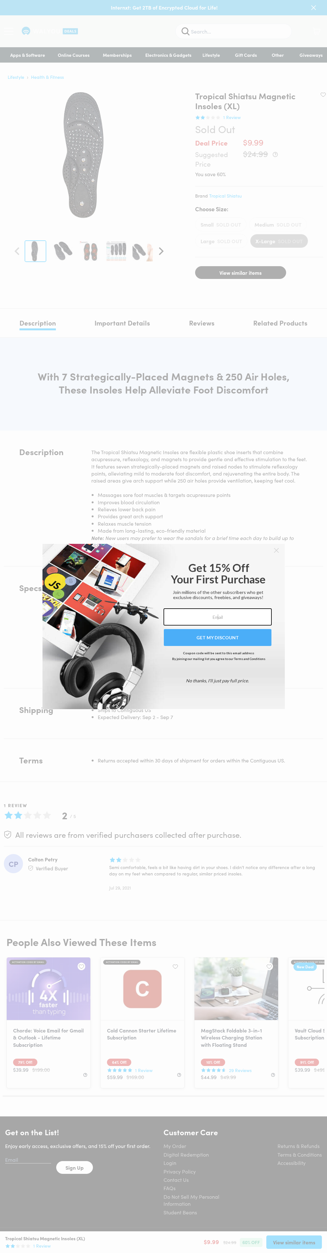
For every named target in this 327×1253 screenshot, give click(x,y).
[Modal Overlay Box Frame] (163, 626)
